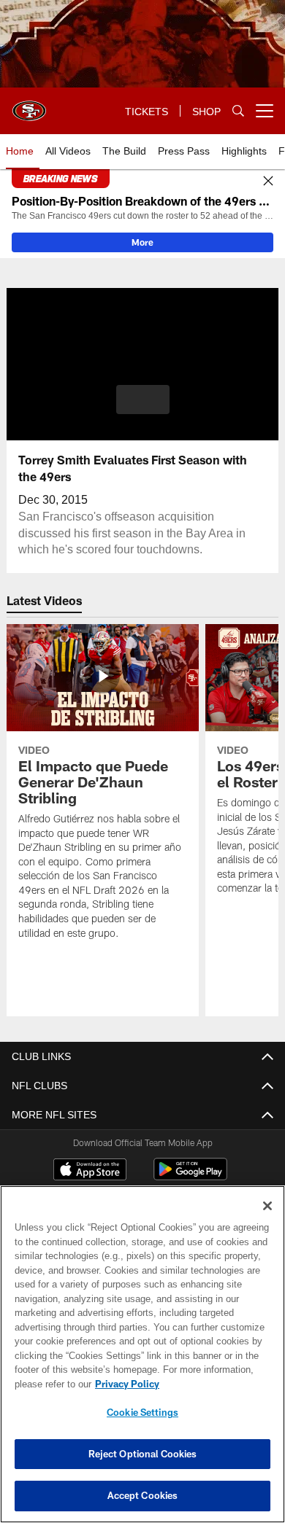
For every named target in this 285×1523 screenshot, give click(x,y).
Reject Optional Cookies (142, 1454)
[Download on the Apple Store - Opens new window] (89, 1170)
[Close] (268, 181)
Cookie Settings (142, 1412)
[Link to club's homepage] (29, 105)
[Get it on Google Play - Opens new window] (190, 1176)
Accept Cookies (142, 1495)
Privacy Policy (124, 1384)
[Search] (238, 111)
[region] (142, 1354)
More (142, 242)
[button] (143, 399)
